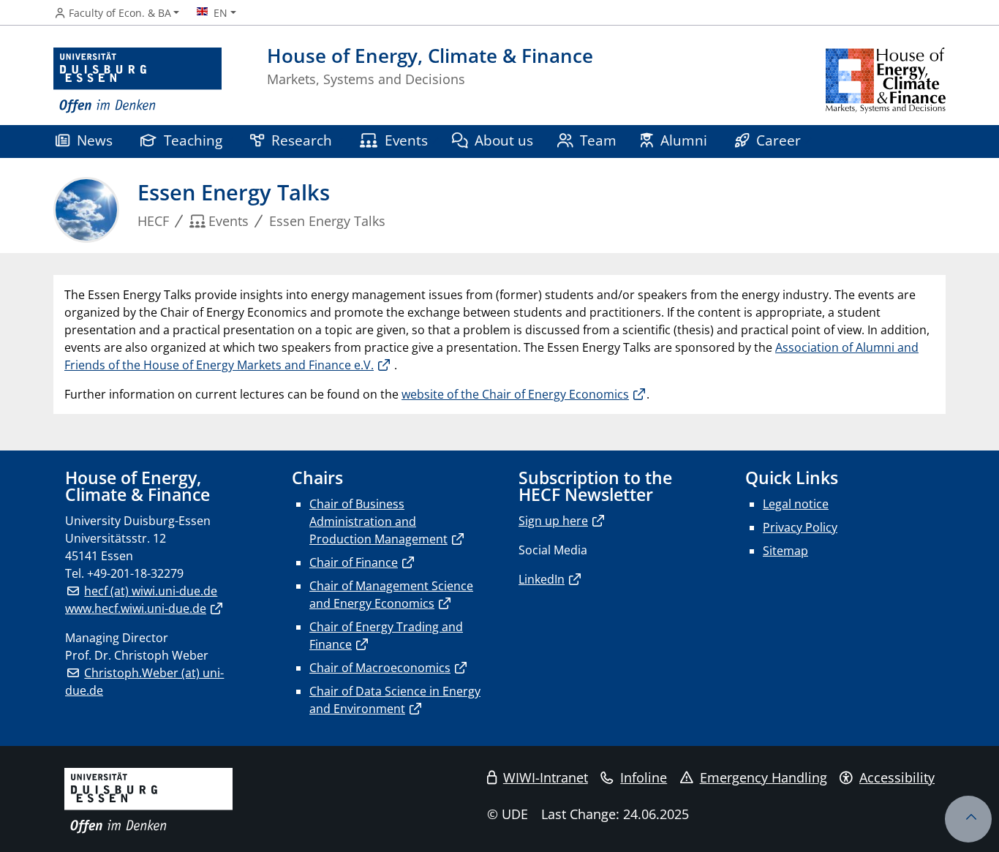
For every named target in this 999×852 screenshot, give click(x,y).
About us (504, 140)
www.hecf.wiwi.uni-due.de (135, 608)
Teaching (193, 140)
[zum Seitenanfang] (968, 819)
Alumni (683, 140)
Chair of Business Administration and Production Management (378, 521)
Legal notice (796, 504)
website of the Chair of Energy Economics (515, 394)
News (95, 140)
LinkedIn (542, 579)
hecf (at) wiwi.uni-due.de (150, 591)
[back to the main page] (886, 81)
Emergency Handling (763, 777)
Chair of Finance (353, 562)
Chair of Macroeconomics (380, 668)
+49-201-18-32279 (135, 573)
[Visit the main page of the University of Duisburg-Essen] (137, 81)
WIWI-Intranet (545, 777)
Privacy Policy (800, 527)
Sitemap (785, 551)
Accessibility (897, 777)
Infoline (643, 777)
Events (406, 140)
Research (301, 140)
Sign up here (553, 521)
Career (778, 140)
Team (598, 140)
